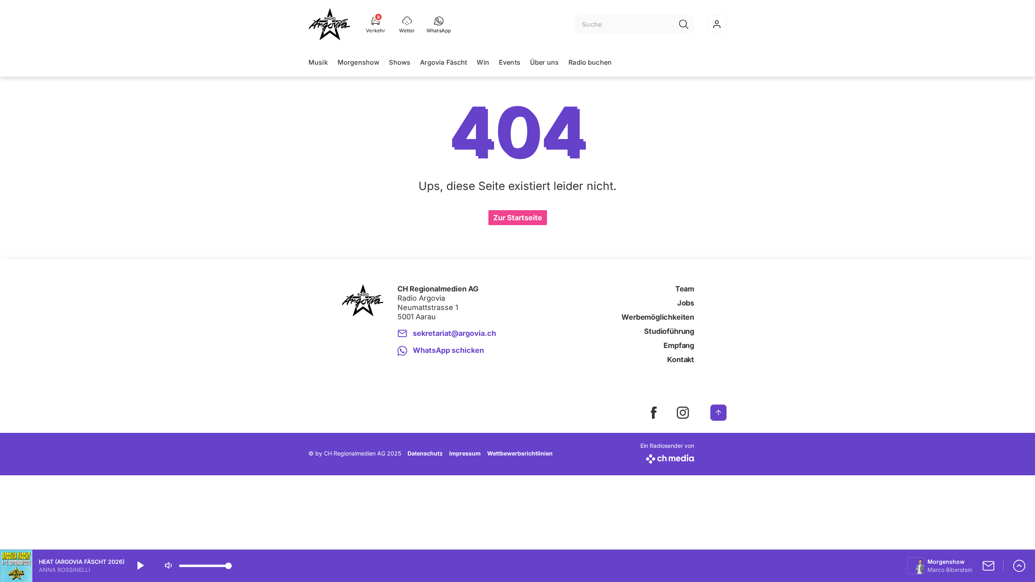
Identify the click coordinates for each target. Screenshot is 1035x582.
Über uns (544, 62)
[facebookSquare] (654, 413)
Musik (318, 62)
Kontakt (680, 359)
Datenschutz (425, 453)
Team (684, 289)
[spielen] (140, 566)
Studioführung (669, 331)
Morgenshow (359, 62)
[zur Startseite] (329, 24)
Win (483, 62)
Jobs (685, 303)
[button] (439, 24)
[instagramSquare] (683, 413)
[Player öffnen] (1019, 566)
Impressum (465, 453)
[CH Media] (667, 457)
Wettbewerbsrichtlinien (520, 453)
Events (509, 62)
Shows (399, 62)
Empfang (678, 345)
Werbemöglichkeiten (657, 317)
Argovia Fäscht (443, 62)
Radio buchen (590, 62)
